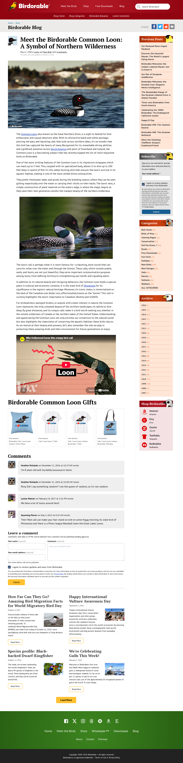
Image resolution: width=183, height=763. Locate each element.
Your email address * (151, 173)
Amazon (16, 438)
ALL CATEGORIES (149, 287)
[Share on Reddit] (166, 26)
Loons (36, 52)
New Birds (47, 52)
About (79, 739)
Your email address (20, 552)
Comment (55, 541)
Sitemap (102, 739)
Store (83, 731)
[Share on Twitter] (160, 26)
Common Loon (29, 134)
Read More (15, 642)
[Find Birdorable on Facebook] (66, 721)
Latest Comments (121, 15)
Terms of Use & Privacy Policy (107, 757)
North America (58, 149)
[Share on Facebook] (154, 26)
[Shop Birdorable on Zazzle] (100, 721)
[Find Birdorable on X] (75, 721)
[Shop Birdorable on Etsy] (117, 721)
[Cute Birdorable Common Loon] (66, 94)
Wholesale (100, 731)
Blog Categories (77, 15)
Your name (17, 541)
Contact (90, 739)
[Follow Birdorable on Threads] (91, 721)
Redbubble (155, 443)
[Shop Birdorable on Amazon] (108, 721)
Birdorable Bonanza (98, 15)
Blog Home (59, 15)
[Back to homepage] (34, 5)
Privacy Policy (59, 574)
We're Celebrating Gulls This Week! (85, 653)
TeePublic (154, 435)
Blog (121, 6)
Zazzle (153, 427)
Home (11, 23)
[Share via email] (172, 26)
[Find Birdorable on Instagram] (83, 721)
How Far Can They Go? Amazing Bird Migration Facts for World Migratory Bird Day (35, 601)
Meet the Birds (69, 6)
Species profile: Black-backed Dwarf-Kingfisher (30, 653)
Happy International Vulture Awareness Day (90, 599)
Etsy (151, 419)
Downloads (104, 6)
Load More (66, 700)
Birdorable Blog (25, 27)
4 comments (61, 52)
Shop (86, 6)
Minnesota (89, 285)
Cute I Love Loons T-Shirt (48, 441)
